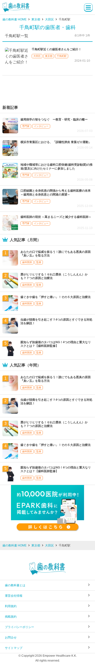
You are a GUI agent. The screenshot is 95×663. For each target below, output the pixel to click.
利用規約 (11, 606)
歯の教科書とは (15, 585)
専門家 (25, 126)
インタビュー (41, 126)
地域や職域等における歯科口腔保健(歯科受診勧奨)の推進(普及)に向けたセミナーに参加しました (56, 166)
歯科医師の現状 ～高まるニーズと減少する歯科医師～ (55, 217)
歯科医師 (27, 262)
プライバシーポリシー (19, 627)
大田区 (37, 56)
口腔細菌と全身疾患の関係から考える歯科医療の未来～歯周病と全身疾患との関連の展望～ (55, 192)
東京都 (48, 56)
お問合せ (11, 637)
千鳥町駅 (61, 56)
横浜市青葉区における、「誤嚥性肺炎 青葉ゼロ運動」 (55, 142)
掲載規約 (11, 616)
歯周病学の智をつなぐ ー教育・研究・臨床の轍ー (54, 119)
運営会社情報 (13, 595)
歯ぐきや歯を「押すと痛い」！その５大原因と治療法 (55, 297)
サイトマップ (13, 648)
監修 (38, 262)
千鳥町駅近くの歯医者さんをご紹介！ (56, 49)
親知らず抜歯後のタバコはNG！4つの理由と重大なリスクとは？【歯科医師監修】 (55, 344)
